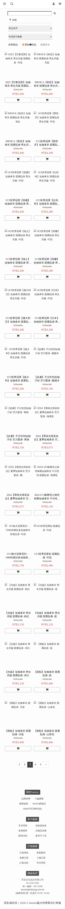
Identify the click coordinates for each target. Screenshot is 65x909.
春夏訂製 (24, 858)
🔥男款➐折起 (29, 45)
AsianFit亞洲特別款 (32, 809)
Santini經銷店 (39, 804)
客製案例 (41, 853)
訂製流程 (24, 863)
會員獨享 (22, 831)
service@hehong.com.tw (32, 890)
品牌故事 (25, 799)
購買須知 (22, 836)
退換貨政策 (41, 826)
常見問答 (22, 826)
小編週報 (39, 799)
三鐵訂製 (41, 858)
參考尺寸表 (41, 836)
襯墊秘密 (23, 804)
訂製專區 (24, 853)
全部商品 (13, 45)
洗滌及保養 (41, 831)
